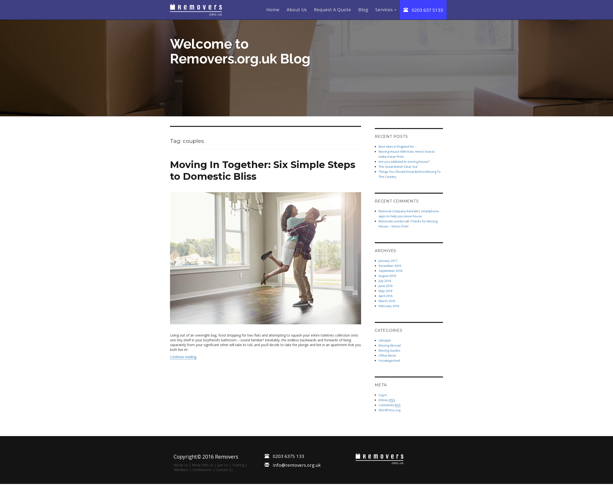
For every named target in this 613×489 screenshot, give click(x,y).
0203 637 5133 (425, 10)
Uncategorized (389, 360)
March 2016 (387, 301)
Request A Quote (332, 9)
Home (272, 9)
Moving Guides (389, 350)
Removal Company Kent (396, 211)
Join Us (222, 465)
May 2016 (385, 291)
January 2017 (388, 261)
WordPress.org (389, 410)
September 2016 (390, 271)
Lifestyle (385, 340)
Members (181, 469)
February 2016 (389, 306)
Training (238, 465)
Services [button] (384, 9)
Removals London (392, 221)
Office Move (387, 355)
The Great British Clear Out (398, 166)
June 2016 (385, 286)
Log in (383, 395)
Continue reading (183, 356)
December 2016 (390, 266)
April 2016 (385, 296)
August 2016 (387, 276)
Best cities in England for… (398, 146)
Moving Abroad (390, 345)
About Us (297, 9)
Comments (390, 405)
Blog (363, 9)
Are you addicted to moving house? (404, 161)
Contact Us (224, 469)
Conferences (202, 469)
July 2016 (385, 281)
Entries (387, 400)
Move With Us (203, 465)
